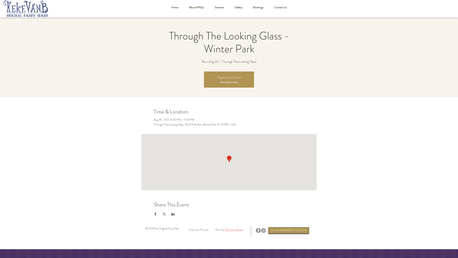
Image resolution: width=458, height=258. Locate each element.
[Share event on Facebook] (155, 214)
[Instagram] (263, 230)
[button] (196, 7)
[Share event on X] (164, 214)
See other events (229, 82)
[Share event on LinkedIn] (173, 214)
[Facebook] (258, 230)
